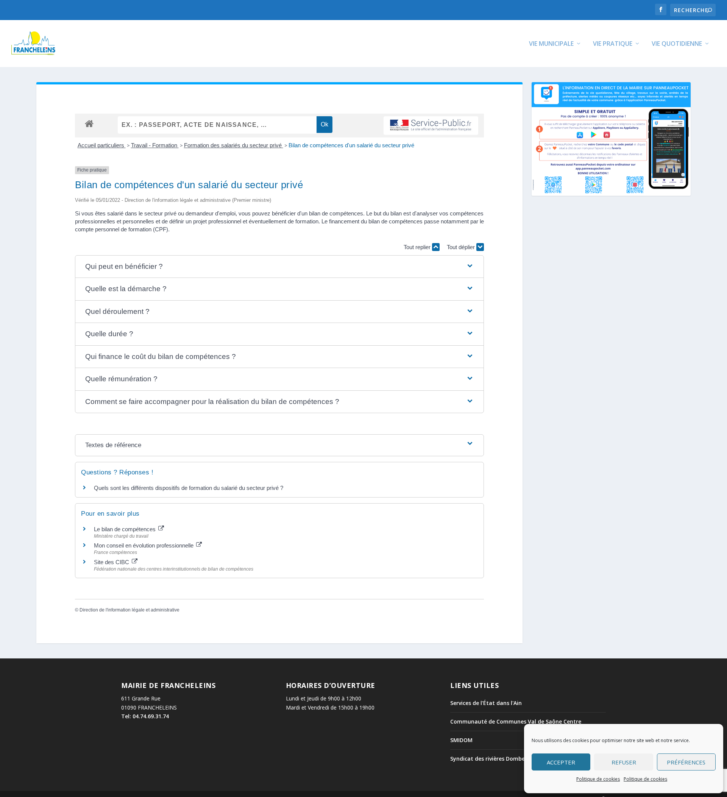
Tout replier (418, 247)
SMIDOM (461, 740)
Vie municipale (551, 44)
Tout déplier (461, 247)
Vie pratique (612, 44)
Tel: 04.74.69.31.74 (145, 716)
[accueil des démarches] (89, 123)
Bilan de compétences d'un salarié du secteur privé (351, 145)
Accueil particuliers (102, 145)
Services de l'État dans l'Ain (486, 703)
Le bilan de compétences (125, 529)
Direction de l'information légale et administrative (129, 610)
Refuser (624, 762)
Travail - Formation (155, 145)
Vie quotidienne (677, 44)
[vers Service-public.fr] (431, 125)
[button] (279, 267)
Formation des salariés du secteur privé (233, 145)
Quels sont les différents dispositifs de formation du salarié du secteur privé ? (188, 488)
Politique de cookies (598, 779)
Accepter (561, 762)
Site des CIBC (112, 562)
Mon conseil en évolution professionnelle (144, 545)
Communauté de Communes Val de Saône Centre (515, 721)
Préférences (686, 762)
